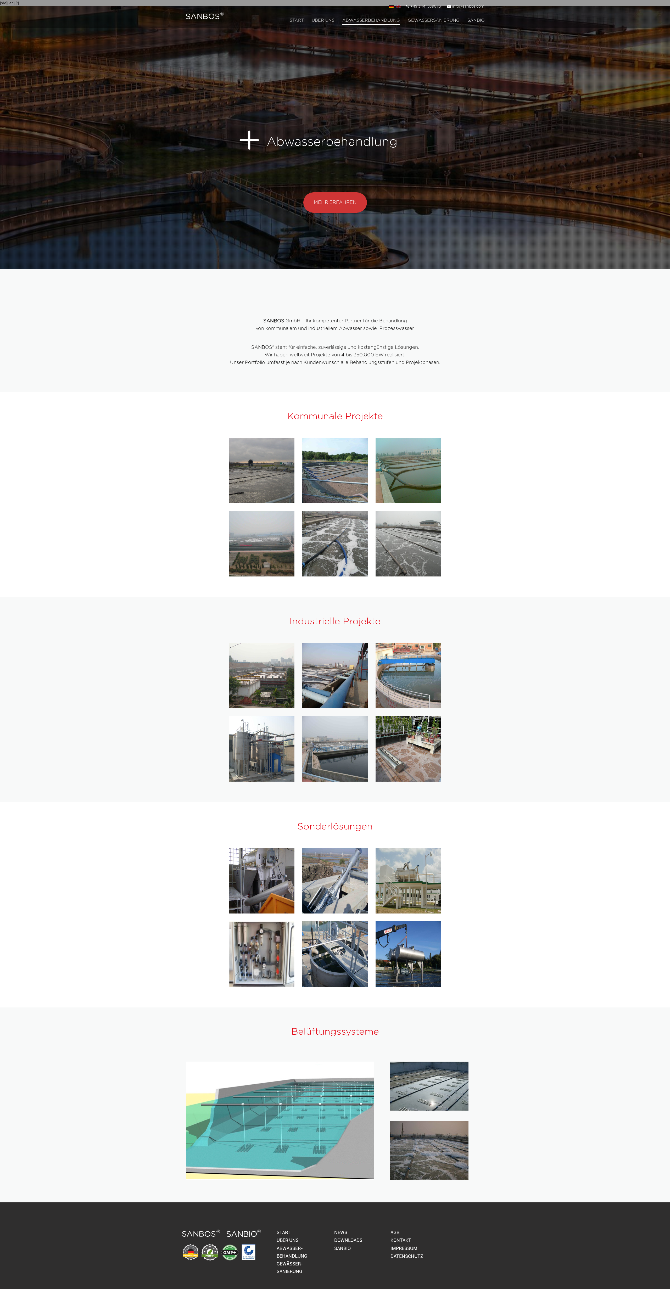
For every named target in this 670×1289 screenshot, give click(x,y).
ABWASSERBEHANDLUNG (371, 20)
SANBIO (476, 20)
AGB (394, 1232)
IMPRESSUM (403, 1248)
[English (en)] (398, 6)
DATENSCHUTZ (406, 1256)
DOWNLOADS (348, 1240)
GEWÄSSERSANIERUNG (434, 20)
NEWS (340, 1232)
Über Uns (323, 20)
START (297, 20)
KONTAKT (400, 1240)
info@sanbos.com (468, 6)
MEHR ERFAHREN (335, 202)
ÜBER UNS (288, 1240)
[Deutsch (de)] (391, 6)
